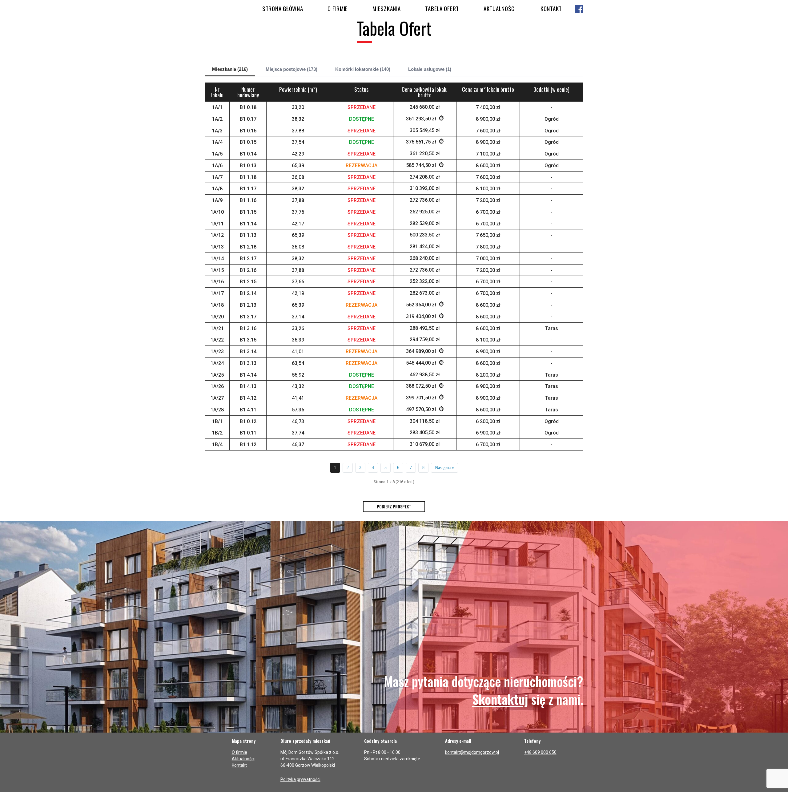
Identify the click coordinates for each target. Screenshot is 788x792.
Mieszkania (386, 8)
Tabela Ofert (442, 8)
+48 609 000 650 (540, 752)
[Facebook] (579, 9)
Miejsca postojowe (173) (291, 69)
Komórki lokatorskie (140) (362, 69)
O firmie (338, 8)
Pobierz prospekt (394, 506)
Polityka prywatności (300, 779)
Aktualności (500, 8)
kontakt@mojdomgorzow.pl (472, 752)
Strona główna (282, 8)
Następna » (444, 467)
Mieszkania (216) (230, 69)
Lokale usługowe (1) (429, 69)
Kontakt (551, 8)
